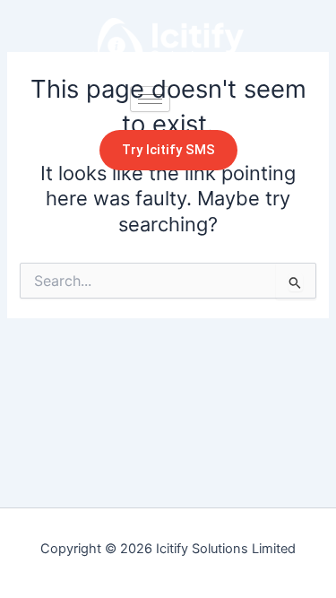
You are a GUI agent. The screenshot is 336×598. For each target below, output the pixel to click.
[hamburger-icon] (150, 99)
